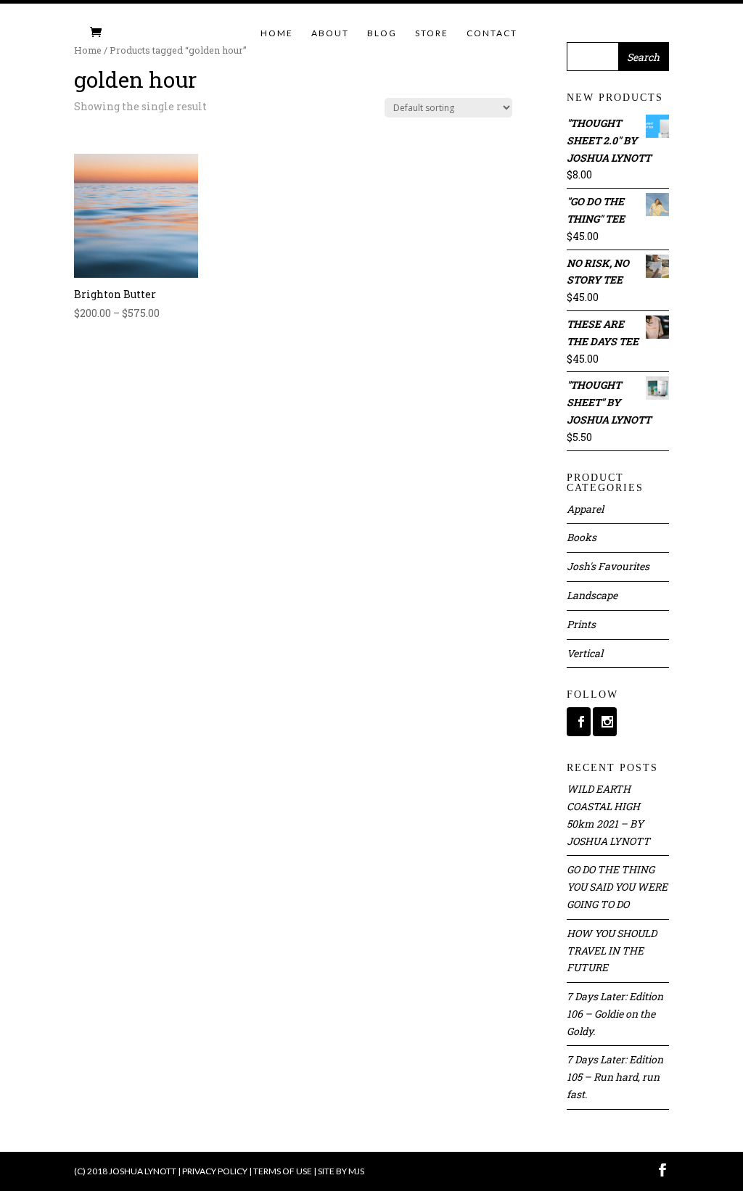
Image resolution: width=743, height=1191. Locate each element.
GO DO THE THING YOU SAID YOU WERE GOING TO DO (617, 886)
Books (581, 537)
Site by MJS (341, 1171)
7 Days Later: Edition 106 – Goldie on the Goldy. (615, 1013)
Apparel (585, 509)
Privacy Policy (214, 1171)
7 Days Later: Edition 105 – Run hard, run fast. (615, 1076)
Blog (382, 33)
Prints (581, 624)
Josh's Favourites (608, 566)
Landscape (592, 595)
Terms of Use (282, 1171)
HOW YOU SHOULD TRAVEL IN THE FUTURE (612, 950)
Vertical (585, 653)
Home (276, 33)
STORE (431, 33)
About (330, 33)
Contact (492, 33)
